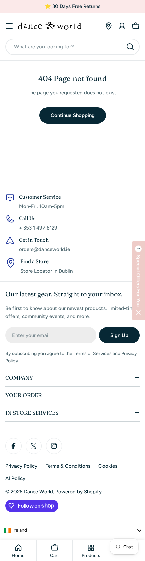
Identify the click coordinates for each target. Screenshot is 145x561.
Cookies (107, 466)
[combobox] (72, 47)
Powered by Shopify (78, 492)
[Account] (122, 26)
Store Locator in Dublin (46, 271)
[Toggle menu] (9, 26)
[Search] (130, 47)
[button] (138, 280)
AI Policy (15, 478)
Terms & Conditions (68, 466)
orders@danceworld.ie (44, 249)
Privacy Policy (21, 466)
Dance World (38, 492)
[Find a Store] (109, 26)
